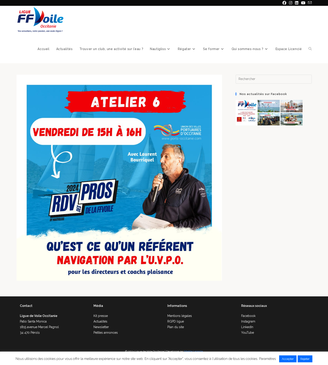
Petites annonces (105, 332)
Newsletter (101, 327)
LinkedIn (247, 327)
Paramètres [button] (267, 359)
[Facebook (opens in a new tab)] (284, 3)
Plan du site (175, 327)
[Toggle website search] (310, 49)
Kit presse (100, 316)
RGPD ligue (175, 321)
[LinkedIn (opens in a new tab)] (297, 3)
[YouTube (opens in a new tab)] (303, 3)
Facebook (248, 316)
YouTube (247, 332)
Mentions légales (179, 316)
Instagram (248, 321)
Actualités (100, 321)
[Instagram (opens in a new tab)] (291, 3)
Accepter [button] (288, 359)
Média (98, 306)
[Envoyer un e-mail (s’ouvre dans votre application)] (309, 3)
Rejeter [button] (305, 359)
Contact (26, 306)
